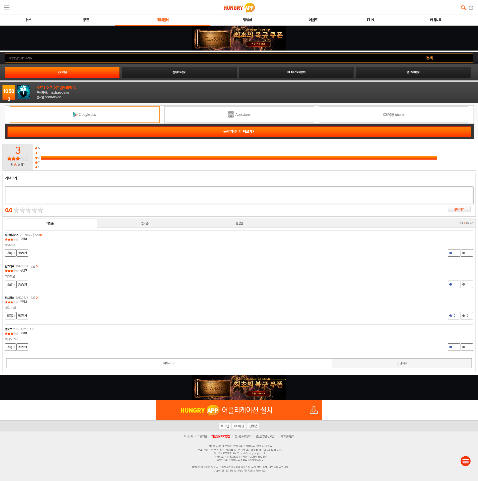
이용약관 (202, 436)
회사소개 (188, 436)
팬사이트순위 (179, 72)
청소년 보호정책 (243, 436)
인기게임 (62, 72)
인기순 (144, 223)
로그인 (225, 426)
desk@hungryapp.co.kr (253, 453)
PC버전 (239, 426)
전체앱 (253, 426)
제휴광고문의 (287, 436)
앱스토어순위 (413, 72)
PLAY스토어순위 (296, 72)
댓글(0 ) (10, 253)
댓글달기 (22, 253)
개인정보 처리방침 (220, 436)
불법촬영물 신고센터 (265, 436)
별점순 (239, 223)
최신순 (50, 223)
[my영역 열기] (6, 7)
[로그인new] (471, 6)
